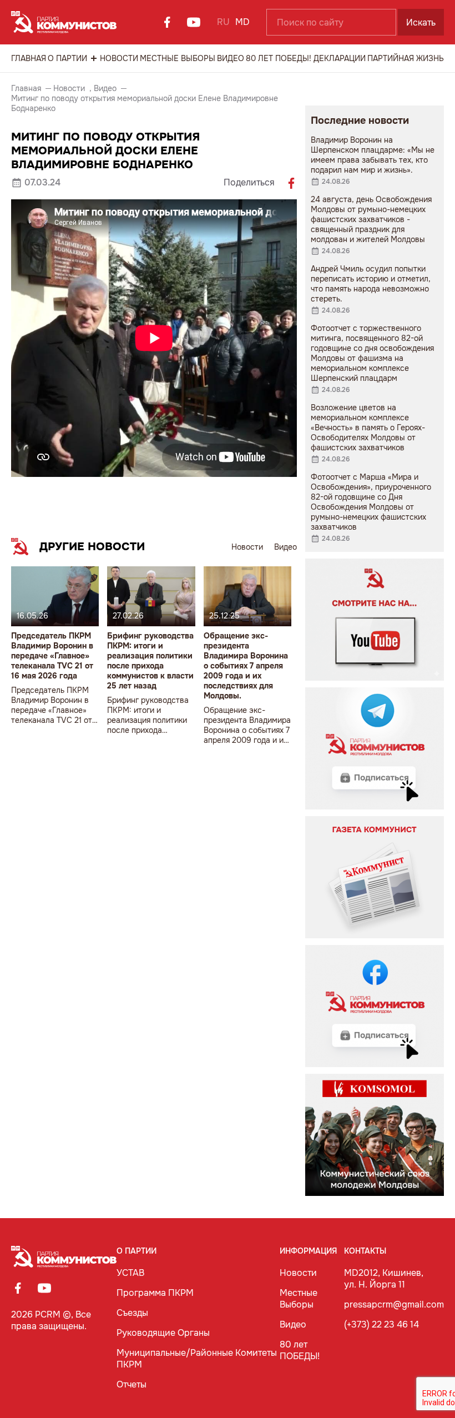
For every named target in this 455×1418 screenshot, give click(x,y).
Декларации (340, 58)
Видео (230, 58)
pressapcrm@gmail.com (394, 1304)
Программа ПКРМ (155, 1293)
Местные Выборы (177, 58)
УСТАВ (130, 1273)
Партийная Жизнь (405, 58)
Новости (119, 58)
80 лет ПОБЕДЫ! (278, 58)
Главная (28, 58)
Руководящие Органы (163, 1333)
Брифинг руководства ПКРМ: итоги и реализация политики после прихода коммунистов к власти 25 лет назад (150, 661)
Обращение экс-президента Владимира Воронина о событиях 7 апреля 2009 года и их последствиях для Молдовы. (246, 666)
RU (223, 22)
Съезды (132, 1313)
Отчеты (131, 1384)
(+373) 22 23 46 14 (381, 1324)
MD (242, 22)
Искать (421, 22)
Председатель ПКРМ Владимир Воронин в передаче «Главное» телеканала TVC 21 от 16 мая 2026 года (52, 656)
